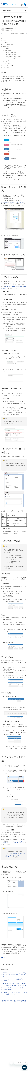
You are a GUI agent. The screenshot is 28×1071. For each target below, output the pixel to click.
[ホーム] (5, 5)
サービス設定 (6, 48)
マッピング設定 (6, 64)
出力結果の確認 (5, 67)
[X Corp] (4, 958)
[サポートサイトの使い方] (25, 5)
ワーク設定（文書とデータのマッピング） (12, 56)
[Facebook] (2, 958)
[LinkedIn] (7, 958)
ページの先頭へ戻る (6, 964)
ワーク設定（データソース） (9, 52)
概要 (2, 38)
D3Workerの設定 (5, 46)
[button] (22, 5)
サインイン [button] (14, 4)
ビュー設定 (5, 62)
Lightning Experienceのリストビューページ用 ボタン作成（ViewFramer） (14, 855)
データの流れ (4, 42)
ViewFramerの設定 (5, 60)
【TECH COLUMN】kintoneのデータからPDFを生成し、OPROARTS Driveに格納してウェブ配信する (13, 974)
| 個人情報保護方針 (19, 1001)
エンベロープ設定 (7, 50)
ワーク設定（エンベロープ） (9, 54)
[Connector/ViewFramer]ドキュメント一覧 (12, 202)
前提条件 (3, 40)
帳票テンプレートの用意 (7, 44)
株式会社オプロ (7, 1001)
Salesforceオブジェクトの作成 (8, 58)
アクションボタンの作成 (7, 65)
